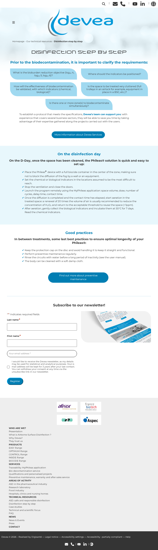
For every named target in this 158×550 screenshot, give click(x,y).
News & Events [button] (16, 520)
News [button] (12, 516)
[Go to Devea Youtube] (134, 3)
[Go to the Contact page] (115, 3)
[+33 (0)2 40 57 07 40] (122, 3)
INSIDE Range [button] (16, 457)
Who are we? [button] (17, 428)
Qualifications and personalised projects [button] (30, 474)
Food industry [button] (16, 490)
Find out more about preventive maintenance (78, 277)
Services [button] (14, 464)
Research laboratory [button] (19, 487)
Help (127, 537)
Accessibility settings (73, 537)
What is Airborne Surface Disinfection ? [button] (30, 434)
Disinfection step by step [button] (22, 504)
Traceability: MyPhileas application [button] (27, 467)
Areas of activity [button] (20, 480)
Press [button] (11, 523)
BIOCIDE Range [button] (17, 461)
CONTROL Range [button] (18, 454)
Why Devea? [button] (16, 438)
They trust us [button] (16, 441)
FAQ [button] (11, 513)
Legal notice (51, 537)
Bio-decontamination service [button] (24, 471)
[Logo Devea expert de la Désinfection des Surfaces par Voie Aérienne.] (80, 22)
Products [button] (15, 444)
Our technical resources (39, 41)
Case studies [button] (15, 507)
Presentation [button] (15, 431)
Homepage (18, 41)
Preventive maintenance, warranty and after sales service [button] (39, 477)
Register (15, 381)
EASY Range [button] (15, 448)
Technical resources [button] (22, 497)
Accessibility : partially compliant (104, 537)
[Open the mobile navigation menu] (13, 22)
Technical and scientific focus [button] (24, 510)
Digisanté (36, 537)
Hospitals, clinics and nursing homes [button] (28, 493)
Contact (14, 527)
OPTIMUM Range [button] (18, 451)
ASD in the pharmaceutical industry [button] (28, 484)
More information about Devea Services (78, 134)
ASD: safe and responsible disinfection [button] (29, 500)
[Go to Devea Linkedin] (142, 3)
